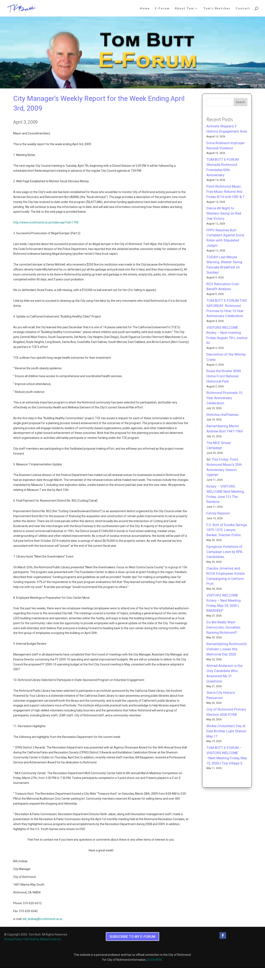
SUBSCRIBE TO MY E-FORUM (132, 936)
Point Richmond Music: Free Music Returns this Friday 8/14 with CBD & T (225, 191)
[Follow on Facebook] (222, 935)
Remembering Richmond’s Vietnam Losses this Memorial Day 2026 (226, 649)
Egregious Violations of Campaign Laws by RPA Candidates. (224, 551)
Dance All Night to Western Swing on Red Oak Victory (223, 213)
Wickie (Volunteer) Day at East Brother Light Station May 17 (226, 731)
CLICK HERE (154, 959)
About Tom (184, 8)
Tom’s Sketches (216, 8)
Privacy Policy (13, 939)
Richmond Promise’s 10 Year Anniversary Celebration (224, 398)
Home (145, 8)
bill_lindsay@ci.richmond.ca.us (42, 919)
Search (240, 102)
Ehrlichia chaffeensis (222, 415)
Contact (243, 8)
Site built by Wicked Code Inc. (43, 939)
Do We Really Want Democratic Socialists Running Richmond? (223, 627)
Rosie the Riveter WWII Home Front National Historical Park (223, 376)
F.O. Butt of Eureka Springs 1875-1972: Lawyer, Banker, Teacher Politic (226, 530)
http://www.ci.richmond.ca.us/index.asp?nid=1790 (45, 222)
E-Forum (162, 8)
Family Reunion (218, 513)
